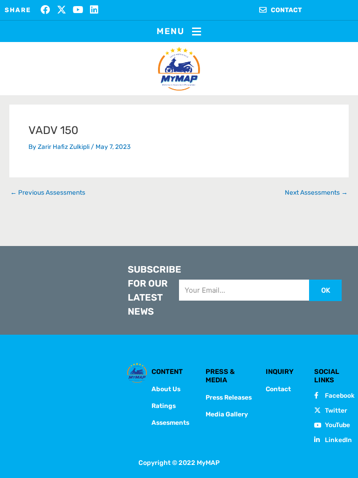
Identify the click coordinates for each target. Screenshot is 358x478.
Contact (278, 389)
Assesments (170, 422)
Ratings (163, 405)
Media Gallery (227, 414)
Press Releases (229, 397)
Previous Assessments (47, 193)
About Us (165, 389)
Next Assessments (316, 193)
